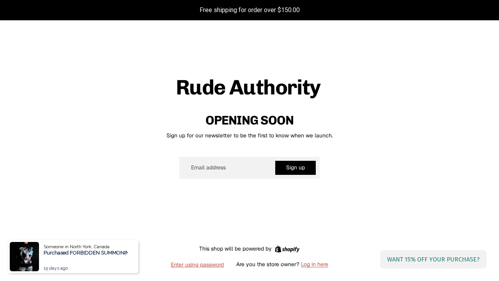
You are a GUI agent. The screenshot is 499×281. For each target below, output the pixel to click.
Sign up (295, 167)
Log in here (314, 264)
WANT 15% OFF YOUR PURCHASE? (433, 259)
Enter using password (197, 264)
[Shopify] (287, 249)
